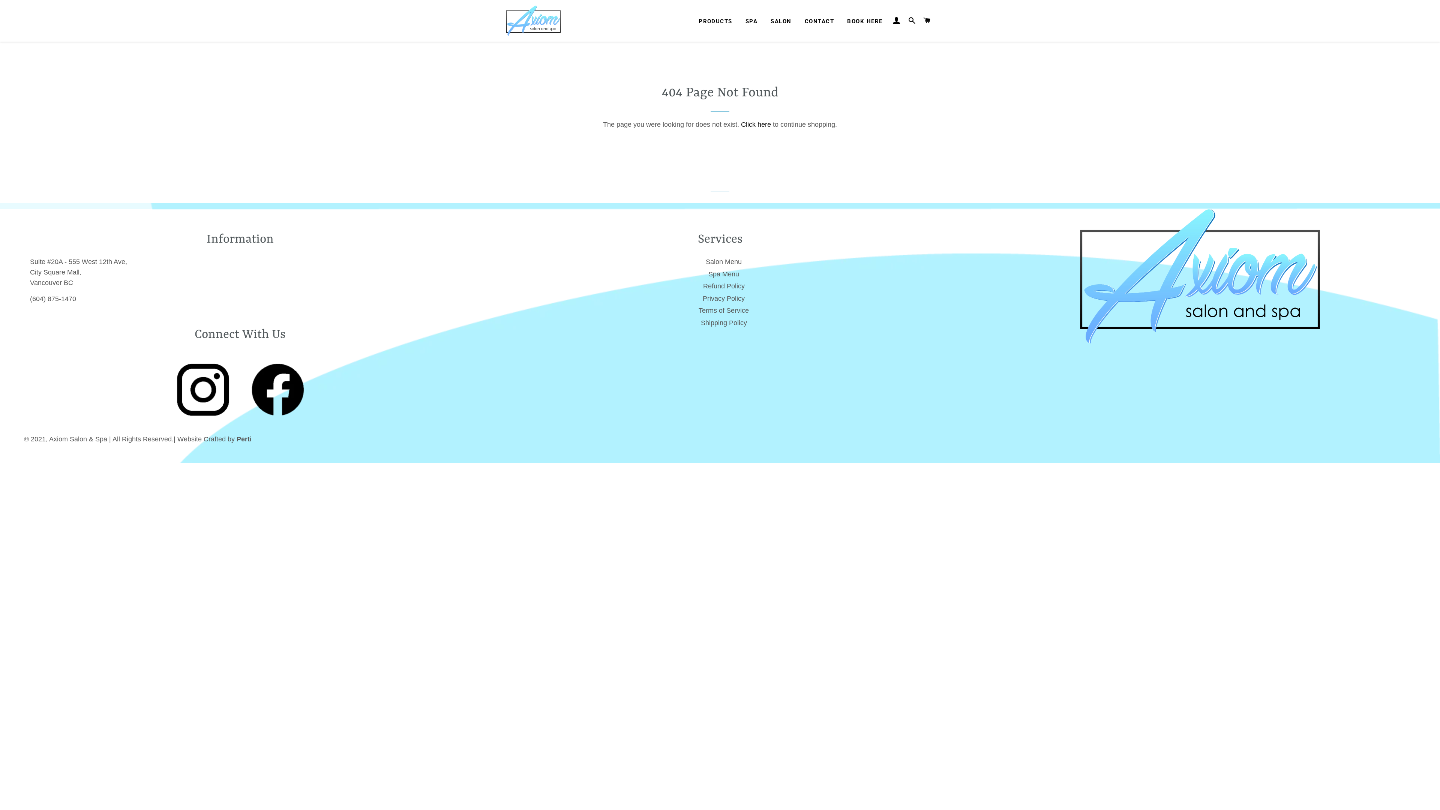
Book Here (864, 21)
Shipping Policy (724, 323)
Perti (244, 439)
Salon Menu (724, 262)
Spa (752, 21)
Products (715, 21)
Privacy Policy (724, 298)
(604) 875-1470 (53, 299)
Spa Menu (723, 274)
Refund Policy (724, 286)
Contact (819, 21)
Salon (781, 21)
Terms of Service (724, 310)
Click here (756, 124)
